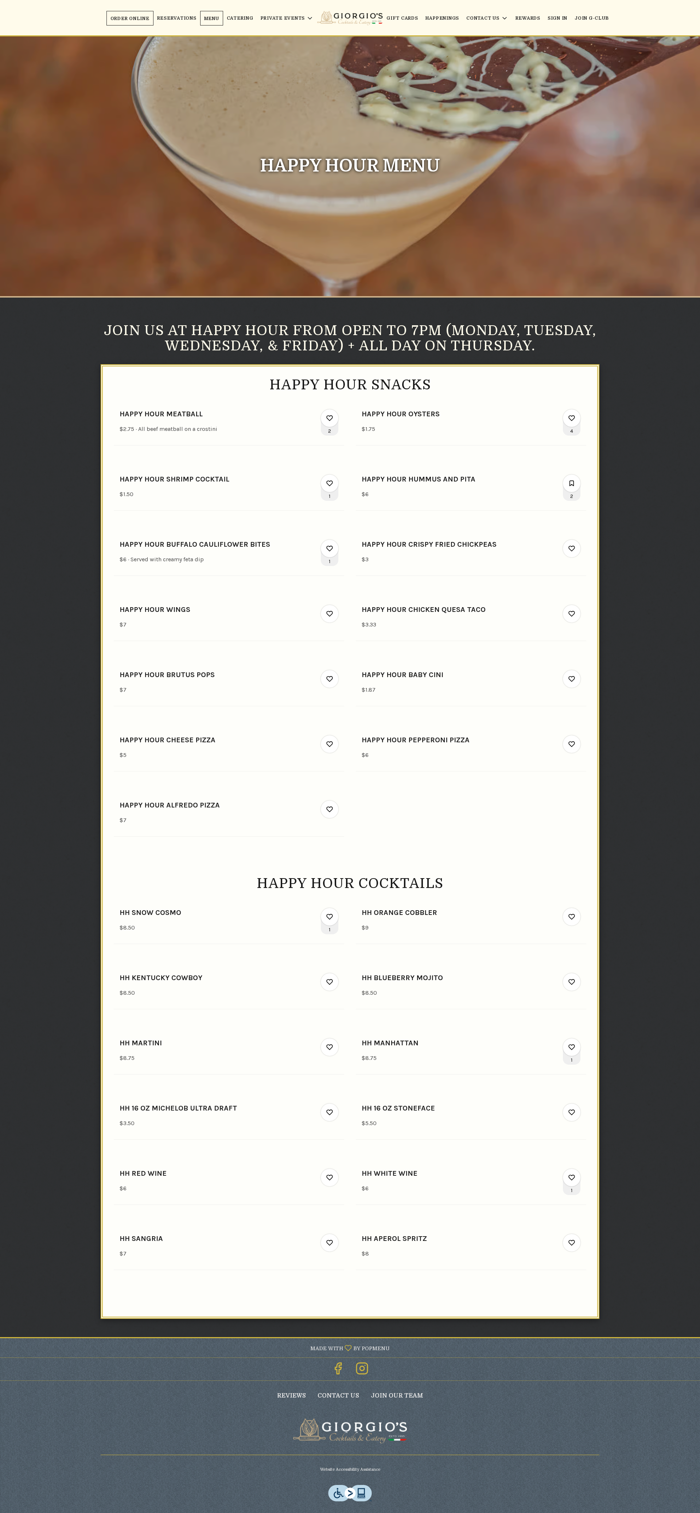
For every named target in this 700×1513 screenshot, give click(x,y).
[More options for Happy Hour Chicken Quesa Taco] (571, 613)
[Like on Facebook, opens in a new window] (338, 1370)
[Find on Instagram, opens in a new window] (362, 1370)
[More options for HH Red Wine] (329, 1177)
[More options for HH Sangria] (329, 1242)
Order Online (129, 18)
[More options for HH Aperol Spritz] (571, 1242)
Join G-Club (591, 18)
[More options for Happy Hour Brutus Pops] (329, 679)
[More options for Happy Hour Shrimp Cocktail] (329, 483)
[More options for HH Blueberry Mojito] (571, 982)
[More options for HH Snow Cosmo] (329, 917)
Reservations (177, 18)
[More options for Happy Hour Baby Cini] (571, 679)
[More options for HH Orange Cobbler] (571, 917)
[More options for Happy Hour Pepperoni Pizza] (571, 744)
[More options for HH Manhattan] (571, 1047)
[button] (287, 18)
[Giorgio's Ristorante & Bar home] (350, 18)
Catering (240, 18)
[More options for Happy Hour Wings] (329, 613)
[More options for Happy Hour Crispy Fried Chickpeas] (571, 548)
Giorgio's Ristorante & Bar (350, 1431)
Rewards (528, 18)
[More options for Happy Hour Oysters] (571, 418)
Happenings (442, 18)
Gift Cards (402, 18)
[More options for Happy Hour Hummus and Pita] (571, 483)
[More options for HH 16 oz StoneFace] (571, 1112)
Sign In (557, 18)
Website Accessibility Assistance (350, 1469)
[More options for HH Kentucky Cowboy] (329, 982)
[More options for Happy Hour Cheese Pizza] (329, 744)
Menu (211, 18)
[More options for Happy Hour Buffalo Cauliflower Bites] (329, 548)
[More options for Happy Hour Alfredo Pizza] (329, 809)
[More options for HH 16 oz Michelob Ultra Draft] (329, 1112)
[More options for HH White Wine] (571, 1177)
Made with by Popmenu (197, 1347)
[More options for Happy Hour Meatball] (329, 418)
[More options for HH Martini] (329, 1047)
